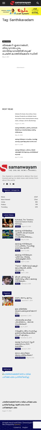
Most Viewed (6, 41)
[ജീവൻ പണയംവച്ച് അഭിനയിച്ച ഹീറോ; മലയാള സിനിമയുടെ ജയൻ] (7, 280)
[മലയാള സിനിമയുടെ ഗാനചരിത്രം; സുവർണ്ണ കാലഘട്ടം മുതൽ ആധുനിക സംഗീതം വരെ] (7, 142)
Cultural (18, 226)
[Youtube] (13, 184)
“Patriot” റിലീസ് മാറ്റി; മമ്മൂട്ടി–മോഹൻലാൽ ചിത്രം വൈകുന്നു (26, 268)
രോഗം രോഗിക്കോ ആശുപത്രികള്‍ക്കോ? (24, 354)
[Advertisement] (20, 83)
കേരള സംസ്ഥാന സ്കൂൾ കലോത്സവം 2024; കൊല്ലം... (24, 344)
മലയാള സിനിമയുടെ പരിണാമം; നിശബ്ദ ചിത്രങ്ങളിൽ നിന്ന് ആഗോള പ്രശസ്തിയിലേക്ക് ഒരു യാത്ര (26, 152)
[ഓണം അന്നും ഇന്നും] (7, 301)
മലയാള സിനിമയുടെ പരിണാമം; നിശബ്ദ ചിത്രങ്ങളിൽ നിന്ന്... (23, 257)
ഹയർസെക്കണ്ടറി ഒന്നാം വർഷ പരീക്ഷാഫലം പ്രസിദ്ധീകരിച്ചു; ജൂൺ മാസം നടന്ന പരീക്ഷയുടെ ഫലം (19, 405)
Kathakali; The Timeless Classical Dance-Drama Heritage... (24, 222)
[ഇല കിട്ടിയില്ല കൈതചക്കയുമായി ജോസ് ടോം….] (7, 312)
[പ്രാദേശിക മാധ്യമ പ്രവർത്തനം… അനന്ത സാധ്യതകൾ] (7, 323)
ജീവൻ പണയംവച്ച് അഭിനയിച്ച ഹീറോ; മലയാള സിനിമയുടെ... (26, 279)
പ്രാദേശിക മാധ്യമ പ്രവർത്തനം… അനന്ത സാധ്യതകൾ (24, 322)
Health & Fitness (20, 358)
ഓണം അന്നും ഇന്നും (23, 298)
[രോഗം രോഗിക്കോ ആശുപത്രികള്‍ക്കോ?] (7, 356)
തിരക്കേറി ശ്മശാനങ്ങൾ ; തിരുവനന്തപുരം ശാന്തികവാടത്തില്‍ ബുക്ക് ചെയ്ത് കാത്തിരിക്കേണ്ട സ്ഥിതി (19, 49)
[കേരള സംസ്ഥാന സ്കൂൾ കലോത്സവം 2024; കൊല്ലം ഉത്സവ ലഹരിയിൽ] (7, 345)
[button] (3, 3)
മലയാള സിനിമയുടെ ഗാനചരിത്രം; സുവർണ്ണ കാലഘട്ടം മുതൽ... (24, 246)
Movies (18, 239)
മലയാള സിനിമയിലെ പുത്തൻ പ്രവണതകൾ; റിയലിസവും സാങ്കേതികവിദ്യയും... (24, 234)
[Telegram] (7, 184)
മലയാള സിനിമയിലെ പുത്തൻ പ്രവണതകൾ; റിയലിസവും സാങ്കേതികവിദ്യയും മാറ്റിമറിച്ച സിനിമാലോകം (26, 130)
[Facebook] (3, 184)
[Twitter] (10, 184)
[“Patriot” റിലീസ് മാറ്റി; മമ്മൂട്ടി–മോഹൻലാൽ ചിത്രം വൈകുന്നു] (7, 269)
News (17, 315)
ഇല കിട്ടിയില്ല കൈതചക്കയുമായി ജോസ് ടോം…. (25, 311)
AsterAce (17, 424)
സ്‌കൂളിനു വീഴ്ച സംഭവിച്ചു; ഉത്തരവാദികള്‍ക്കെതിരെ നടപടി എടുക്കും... (26, 333)
